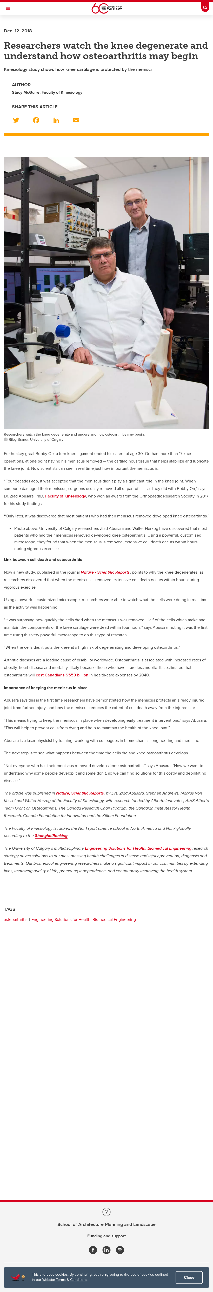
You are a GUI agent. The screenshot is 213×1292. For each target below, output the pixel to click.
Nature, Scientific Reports (80, 793)
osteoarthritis (15, 919)
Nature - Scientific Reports (105, 572)
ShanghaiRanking (51, 836)
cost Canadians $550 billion (62, 675)
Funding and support (106, 1236)
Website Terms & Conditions (64, 1279)
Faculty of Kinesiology (65, 496)
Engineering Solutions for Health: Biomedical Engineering (138, 848)
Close (189, 1277)
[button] (19, 119)
